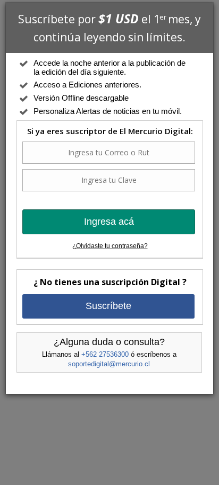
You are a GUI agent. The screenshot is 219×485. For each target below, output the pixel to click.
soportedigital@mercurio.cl (109, 364)
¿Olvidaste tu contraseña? (110, 246)
